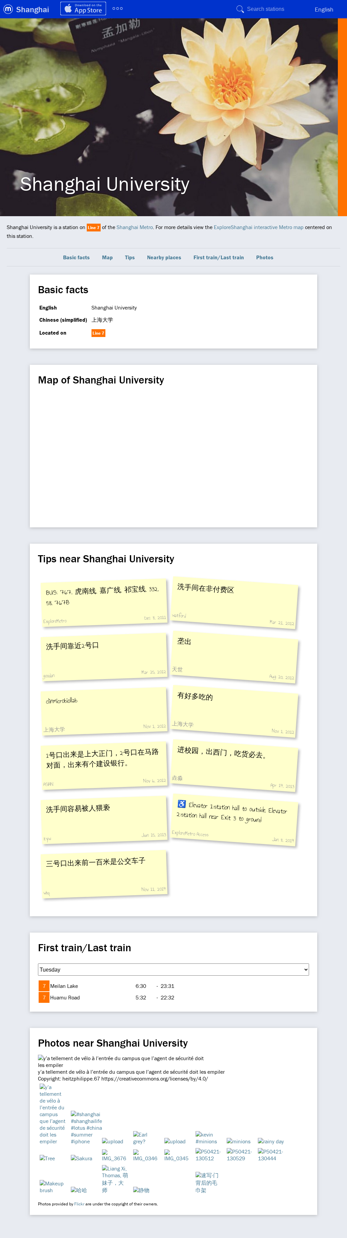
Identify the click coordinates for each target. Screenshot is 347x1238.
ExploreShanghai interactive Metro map (259, 227)
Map (107, 257)
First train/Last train (218, 257)
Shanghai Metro (135, 227)
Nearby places (164, 257)
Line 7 (94, 227)
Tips (130, 257)
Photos (264, 257)
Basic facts (76, 257)
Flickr (79, 1204)
